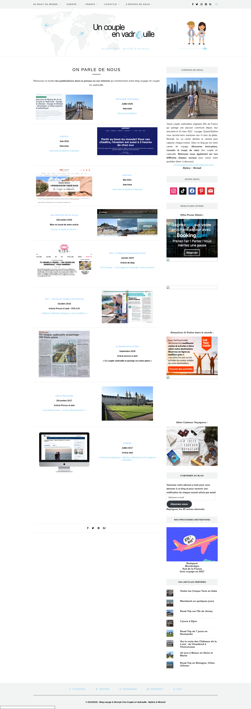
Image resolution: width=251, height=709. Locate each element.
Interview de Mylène (127, 113)
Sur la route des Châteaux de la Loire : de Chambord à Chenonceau (198, 644)
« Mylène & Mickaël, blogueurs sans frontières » (64, 313)
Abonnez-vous (179, 504)
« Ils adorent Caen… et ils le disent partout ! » (64, 410)
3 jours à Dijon (188, 621)
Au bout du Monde (45, 4)
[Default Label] (182, 190)
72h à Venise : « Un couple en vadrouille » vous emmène (127, 267)
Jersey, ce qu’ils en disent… (64, 229)
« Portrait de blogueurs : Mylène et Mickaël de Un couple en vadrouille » (127, 458)
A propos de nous (138, 4)
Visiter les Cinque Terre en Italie (198, 591)
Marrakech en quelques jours (197, 601)
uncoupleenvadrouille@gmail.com (193, 164)
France (90, 4)
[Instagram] (173, 190)
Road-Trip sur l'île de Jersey (196, 611)
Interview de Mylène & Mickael (64, 151)
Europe (72, 4)
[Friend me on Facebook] (192, 190)
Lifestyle (110, 4)
